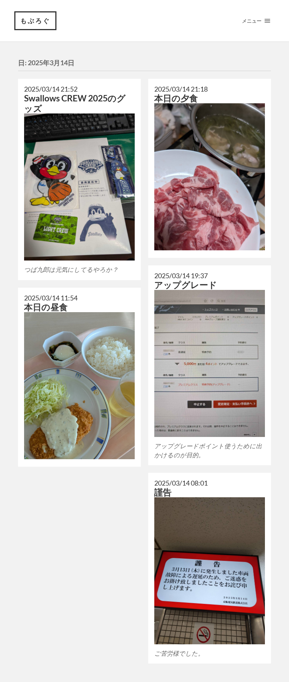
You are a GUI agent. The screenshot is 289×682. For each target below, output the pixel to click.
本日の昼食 (46, 307)
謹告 (163, 492)
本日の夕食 (176, 98)
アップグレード (185, 285)
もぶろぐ (35, 21)
